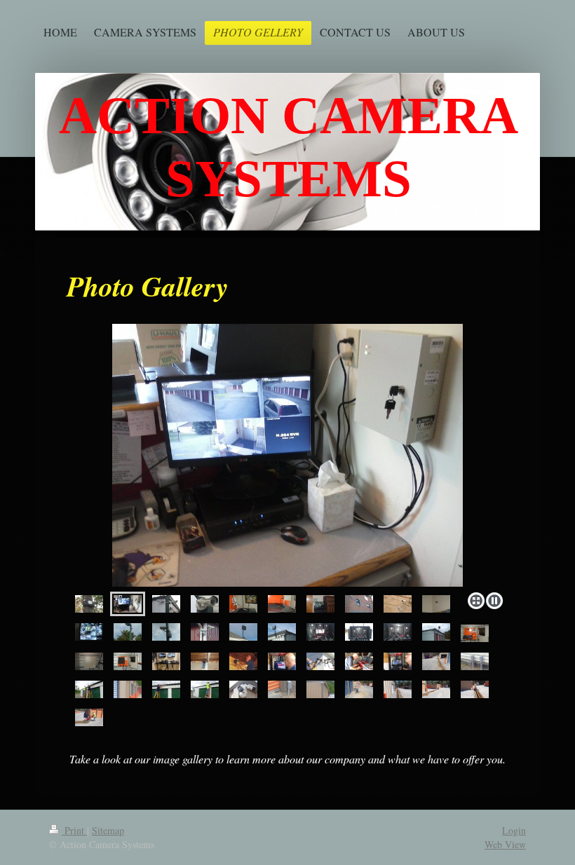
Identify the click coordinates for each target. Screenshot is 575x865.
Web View (505, 844)
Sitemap (108, 830)
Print (74, 830)
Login (514, 830)
